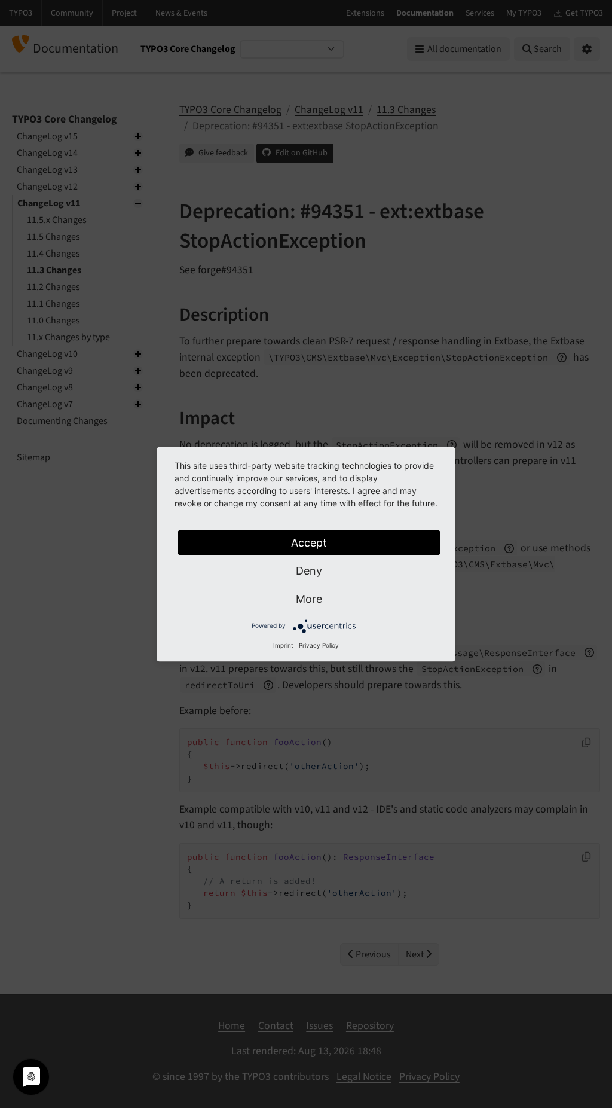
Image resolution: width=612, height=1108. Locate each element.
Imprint (283, 644)
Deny (309, 570)
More (309, 598)
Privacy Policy (319, 644)
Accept (309, 542)
